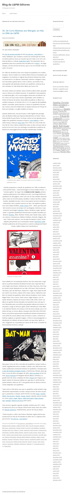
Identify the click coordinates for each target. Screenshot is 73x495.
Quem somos (13, 13)
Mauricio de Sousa (17, 401)
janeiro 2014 (56, 373)
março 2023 (56, 179)
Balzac (61, 109)
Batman (42, 426)
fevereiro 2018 (57, 261)
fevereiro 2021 (57, 197)
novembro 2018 (57, 241)
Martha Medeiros (60, 130)
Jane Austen (57, 128)
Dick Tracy (11, 430)
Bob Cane (5, 428)
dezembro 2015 (57, 320)
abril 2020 (55, 206)
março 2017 (56, 286)
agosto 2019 (56, 222)
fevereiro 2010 (57, 480)
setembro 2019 (57, 220)
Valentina (21, 210)
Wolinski (29, 444)
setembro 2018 (57, 245)
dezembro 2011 (57, 430)
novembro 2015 (57, 323)
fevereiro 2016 (57, 316)
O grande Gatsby (57, 135)
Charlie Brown (63, 113)
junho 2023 (56, 172)
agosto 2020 (56, 202)
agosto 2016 (56, 302)
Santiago (8, 401)
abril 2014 (55, 366)
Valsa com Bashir (34, 373)
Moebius (11, 215)
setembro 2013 (57, 382)
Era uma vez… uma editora (34, 54)
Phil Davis (16, 439)
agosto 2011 (56, 439)
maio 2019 (56, 229)
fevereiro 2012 (57, 425)
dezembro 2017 (57, 266)
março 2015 (56, 341)
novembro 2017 (57, 268)
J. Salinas (8, 435)
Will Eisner (23, 444)
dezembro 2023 (57, 170)
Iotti (3, 401)
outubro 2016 (57, 298)
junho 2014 (56, 361)
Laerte (11, 398)
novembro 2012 (57, 405)
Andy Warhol (58, 107)
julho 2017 (56, 277)
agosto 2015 (56, 329)
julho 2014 (56, 359)
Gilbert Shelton (19, 432)
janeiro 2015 (56, 345)
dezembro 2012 (57, 402)
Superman (10, 444)
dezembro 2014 (57, 348)
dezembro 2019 (57, 213)
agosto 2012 (56, 412)
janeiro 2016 (56, 318)
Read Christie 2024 (58, 59)
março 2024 (56, 165)
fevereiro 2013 (57, 398)
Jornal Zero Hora (66, 128)
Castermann (12, 428)
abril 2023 (55, 177)
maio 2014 (56, 364)
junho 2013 (56, 389)
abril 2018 (55, 256)
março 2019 (56, 234)
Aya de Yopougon (11, 375)
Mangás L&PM (21, 437)
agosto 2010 (56, 466)
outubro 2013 (57, 380)
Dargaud (4, 430)
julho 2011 (56, 441)
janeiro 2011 (56, 455)
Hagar (38, 394)
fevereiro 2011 (57, 453)
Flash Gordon (34, 430)
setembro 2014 (57, 355)
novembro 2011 (57, 432)
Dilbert (4, 396)
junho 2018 (56, 252)
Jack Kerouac (61, 126)
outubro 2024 (57, 163)
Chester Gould (20, 428)
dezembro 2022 (57, 186)
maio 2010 (56, 473)
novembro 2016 (57, 295)
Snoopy (23, 396)
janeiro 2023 (56, 184)
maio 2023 (56, 174)
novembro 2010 (57, 459)
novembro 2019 (57, 215)
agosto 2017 (56, 275)
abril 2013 (55, 393)
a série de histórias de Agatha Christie (13, 371)
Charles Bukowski (60, 112)
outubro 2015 (57, 325)
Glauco (20, 398)
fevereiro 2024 (57, 168)
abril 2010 (55, 475)
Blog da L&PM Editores (16, 4)
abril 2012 (55, 421)
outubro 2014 (57, 352)
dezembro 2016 (57, 293)
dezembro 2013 (57, 375)
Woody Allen (65, 152)
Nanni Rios (8, 446)
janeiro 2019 (56, 238)
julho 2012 (56, 414)
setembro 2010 (57, 464)
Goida (59, 122)
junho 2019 (56, 227)
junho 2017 (56, 279)
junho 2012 (56, 416)
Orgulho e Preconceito (64, 138)
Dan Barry (42, 428)
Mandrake (13, 437)
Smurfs (28, 396)
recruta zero (9, 442)
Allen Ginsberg (60, 104)
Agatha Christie (20, 426)
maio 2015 (56, 336)
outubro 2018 (57, 243)
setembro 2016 (57, 300)
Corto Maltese (34, 120)
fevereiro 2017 (57, 288)
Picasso (62, 143)
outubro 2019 (57, 218)
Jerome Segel (27, 435)
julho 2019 (56, 225)
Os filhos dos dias (61, 140)
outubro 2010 (57, 462)
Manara (7, 437)
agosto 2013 (56, 384)
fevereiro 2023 (57, 181)
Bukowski (55, 111)
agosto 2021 (56, 190)
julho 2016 (56, 304)
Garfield (42, 394)
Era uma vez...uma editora (25, 423)
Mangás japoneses (10, 410)
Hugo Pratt (21, 123)
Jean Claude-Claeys (17, 435)
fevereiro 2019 (57, 236)
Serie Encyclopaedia (61, 144)
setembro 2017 (57, 272)
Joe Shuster (34, 435)
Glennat (26, 432)
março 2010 (56, 478)
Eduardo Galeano (61, 117)
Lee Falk (40, 435)
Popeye (26, 439)
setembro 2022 (57, 188)
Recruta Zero (11, 396)
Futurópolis (5, 432)
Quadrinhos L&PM (24, 61)
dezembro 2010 (57, 457)
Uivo (58, 149)
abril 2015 (55, 339)
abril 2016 (55, 311)
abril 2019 (55, 231)
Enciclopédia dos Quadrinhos (61, 119)
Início (4, 13)
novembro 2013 (57, 377)
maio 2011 (56, 446)
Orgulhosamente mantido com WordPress (13, 491)
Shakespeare (58, 146)
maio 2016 (56, 309)
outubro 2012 (57, 407)
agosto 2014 (56, 357)
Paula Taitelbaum (64, 141)
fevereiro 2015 (57, 343)
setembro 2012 (57, 409)
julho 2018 (56, 250)
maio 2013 (56, 391)
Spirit (38, 442)
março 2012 (56, 423)
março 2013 (56, 396)
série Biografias (58, 147)
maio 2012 (56, 418)
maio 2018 (56, 254)
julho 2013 (56, 386)
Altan (27, 426)
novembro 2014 (57, 350)
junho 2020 (56, 204)
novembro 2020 (57, 199)
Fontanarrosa (42, 430)
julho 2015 (56, 332)
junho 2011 (56, 443)
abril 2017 (55, 284)
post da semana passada (12, 54)
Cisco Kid (27, 428)
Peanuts (31, 378)
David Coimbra (62, 114)
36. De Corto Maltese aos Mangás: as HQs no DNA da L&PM (23, 31)
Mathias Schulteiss (30, 437)
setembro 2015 (57, 327)
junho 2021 (56, 193)
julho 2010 (56, 469)
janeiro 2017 (56, 291)
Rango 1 (37, 63)
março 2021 (56, 195)
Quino (42, 439)
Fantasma (27, 430)
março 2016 (56, 313)
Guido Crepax (24, 206)
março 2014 (56, 368)
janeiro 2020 (56, 211)
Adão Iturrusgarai (28, 398)
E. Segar (21, 430)
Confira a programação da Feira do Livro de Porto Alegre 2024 (61, 43)
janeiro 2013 (56, 400)
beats (67, 109)
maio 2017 (56, 282)
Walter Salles (60, 150)
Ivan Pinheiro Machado (60, 123)
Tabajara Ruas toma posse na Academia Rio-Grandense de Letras (61, 50)
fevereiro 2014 (57, 370)
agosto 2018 (56, 247)
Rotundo (24, 442)
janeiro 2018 (56, 263)
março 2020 (56, 209)
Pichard (21, 439)
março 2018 (56, 259)
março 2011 (56, 450)
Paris (58, 141)
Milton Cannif (40, 437)
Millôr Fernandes (63, 133)
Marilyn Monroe (57, 130)
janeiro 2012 (56, 427)
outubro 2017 (57, 270)
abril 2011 (55, 448)
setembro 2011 (57, 437)
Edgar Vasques (38, 398)
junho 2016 (56, 307)
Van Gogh (63, 149)
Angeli (15, 398)
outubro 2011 (57, 434)
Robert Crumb (18, 442)
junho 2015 (56, 334)
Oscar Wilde (56, 139)
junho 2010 (56, 471)
